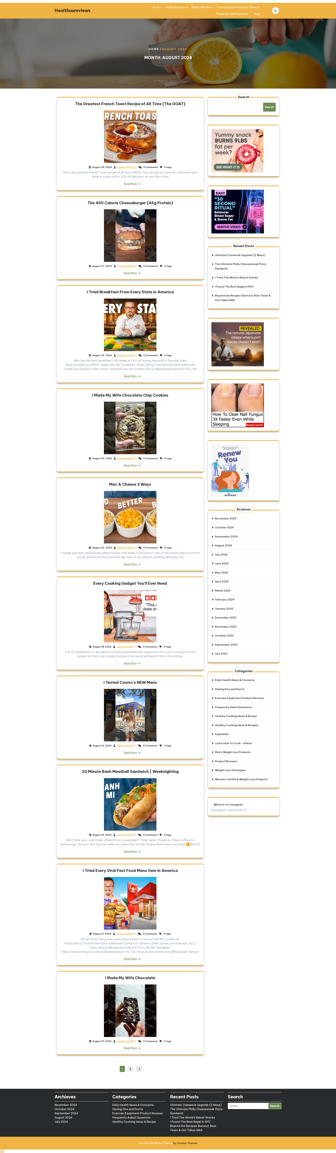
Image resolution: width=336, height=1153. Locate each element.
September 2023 (226, 644)
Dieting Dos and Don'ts (230, 689)
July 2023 (221, 653)
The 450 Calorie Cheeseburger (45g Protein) (130, 202)
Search (243, 97)
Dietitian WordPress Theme (168, 1143)
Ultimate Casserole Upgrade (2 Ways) (240, 255)
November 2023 (225, 626)
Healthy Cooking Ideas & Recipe (236, 716)
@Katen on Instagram (228, 804)
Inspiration (222, 734)
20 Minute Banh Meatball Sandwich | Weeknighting (130, 771)
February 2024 (224, 599)
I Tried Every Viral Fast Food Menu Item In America (130, 870)
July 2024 (221, 554)
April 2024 (222, 581)
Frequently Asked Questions (232, 13)
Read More (130, 183)
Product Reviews (201, 7)
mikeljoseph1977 (127, 167)
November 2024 (225, 518)
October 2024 (224, 527)
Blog (257, 13)
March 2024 (222, 590)
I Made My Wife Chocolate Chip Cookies (130, 395)
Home (156, 7)
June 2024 (222, 563)
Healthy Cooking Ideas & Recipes (236, 725)
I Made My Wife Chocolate (130, 977)
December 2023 (225, 617)
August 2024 (223, 545)
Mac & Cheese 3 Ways (130, 484)
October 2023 (224, 635)
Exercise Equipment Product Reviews (238, 7)
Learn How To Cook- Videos (233, 743)
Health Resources (176, 7)
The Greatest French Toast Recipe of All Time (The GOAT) (130, 103)
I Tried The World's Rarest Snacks (192, 1117)
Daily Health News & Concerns (235, 680)
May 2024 (221, 572)
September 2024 (226, 536)
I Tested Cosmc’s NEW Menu (130, 682)
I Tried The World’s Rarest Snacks (236, 277)
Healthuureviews (72, 10)
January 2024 (224, 608)
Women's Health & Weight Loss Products (241, 779)
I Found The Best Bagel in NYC (234, 286)
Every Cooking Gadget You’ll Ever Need (130, 583)
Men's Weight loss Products (233, 752)
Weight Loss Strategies (230, 770)
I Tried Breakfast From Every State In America (130, 291)
